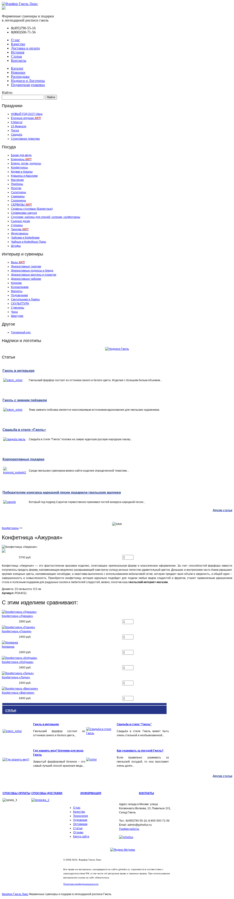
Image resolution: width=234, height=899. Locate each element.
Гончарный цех (21, 332)
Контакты (18, 60)
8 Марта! (16, 122)
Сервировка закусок (24, 213)
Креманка (8, 646)
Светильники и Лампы (25, 299)
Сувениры (17, 307)
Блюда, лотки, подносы (26, 163)
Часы (14, 311)
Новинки (18, 72)
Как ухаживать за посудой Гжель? (140, 750)
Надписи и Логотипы (28, 81)
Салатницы (18, 192)
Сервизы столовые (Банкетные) (32, 208)
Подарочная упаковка (28, 85)
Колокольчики (20, 287)
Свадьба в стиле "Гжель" (134, 724)
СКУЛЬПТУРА (20, 303)
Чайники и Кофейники (25, 237)
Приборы (17, 184)
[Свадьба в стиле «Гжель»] (101, 733)
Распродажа (20, 77)
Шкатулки (17, 316)
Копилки (16, 283)
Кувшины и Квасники (24, 175)
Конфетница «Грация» (17, 631)
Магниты (16, 291)
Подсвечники (19, 295)
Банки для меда (21, 155)
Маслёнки (17, 180)
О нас (15, 40)
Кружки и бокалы (22, 171)
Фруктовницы (19, 233)
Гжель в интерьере (46, 724)
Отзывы (78, 832)
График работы (129, 829)
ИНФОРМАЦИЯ (90, 793)
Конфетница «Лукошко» (17, 616)
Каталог (17, 68)
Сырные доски (20, 221)
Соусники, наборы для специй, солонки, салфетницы (45, 217)
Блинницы (21, 159)
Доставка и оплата (25, 48)
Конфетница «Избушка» (18, 662)
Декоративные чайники (26, 278)
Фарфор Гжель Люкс (15, 894)
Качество (18, 44)
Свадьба (16, 134)
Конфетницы (19, 167)
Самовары (18, 196)
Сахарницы (18, 200)
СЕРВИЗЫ (21, 204)
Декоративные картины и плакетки (33, 274)
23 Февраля (18, 126)
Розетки (16, 188)
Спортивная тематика (25, 138)
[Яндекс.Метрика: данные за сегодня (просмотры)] (122, 850)
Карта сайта (81, 836)
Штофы (16, 245)
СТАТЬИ (10, 710)
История (17, 52)
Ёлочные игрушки (26, 118)
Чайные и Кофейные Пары (28, 241)
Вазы (18, 262)
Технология (80, 816)
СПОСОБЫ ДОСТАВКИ (46, 793)
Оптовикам (80, 824)
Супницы (17, 225)
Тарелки (20, 229)
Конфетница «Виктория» (18, 692)
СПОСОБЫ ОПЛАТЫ (16, 793)
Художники (80, 820)
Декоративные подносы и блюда (32, 270)
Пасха (15, 130)
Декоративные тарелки (26, 266)
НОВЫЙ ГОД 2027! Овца (27, 114)
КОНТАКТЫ (146, 793)
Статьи (16, 56)
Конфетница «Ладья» (16, 677)
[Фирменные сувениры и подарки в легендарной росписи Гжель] (3, 8)
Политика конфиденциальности (80, 884)
